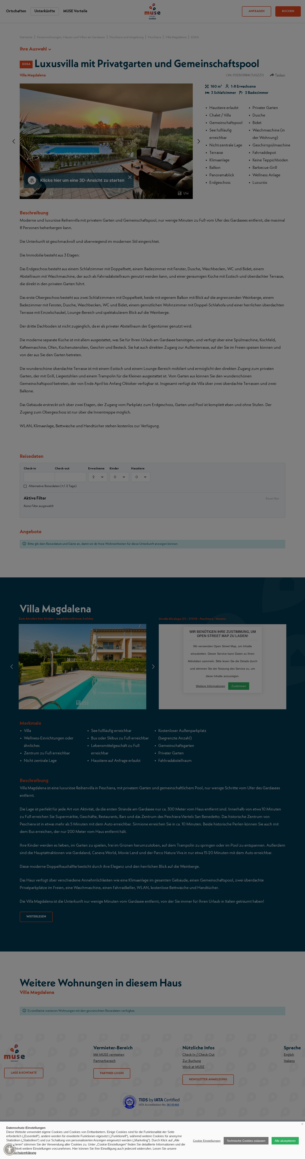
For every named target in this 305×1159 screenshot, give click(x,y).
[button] (9, 1149)
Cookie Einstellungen (207, 1140)
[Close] (14, 1145)
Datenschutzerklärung (21, 1152)
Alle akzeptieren (285, 1140)
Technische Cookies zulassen (246, 1140)
